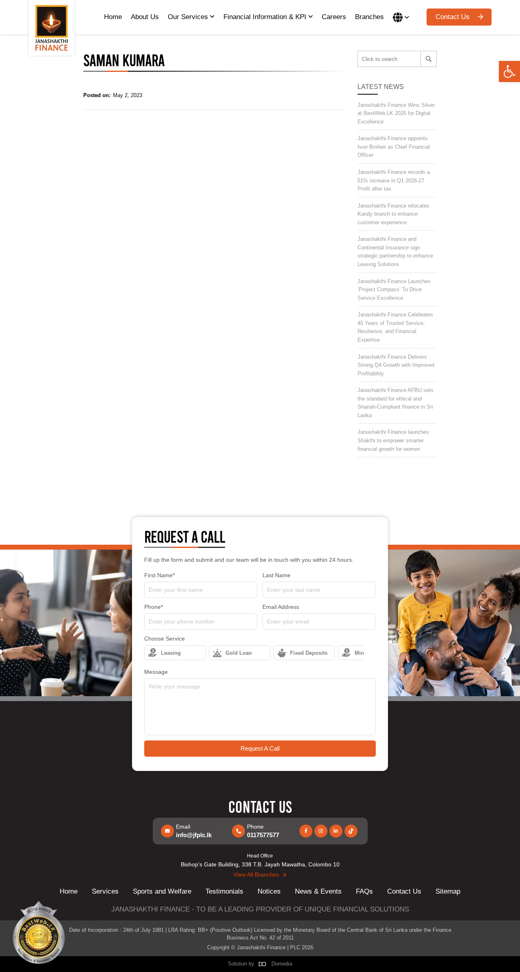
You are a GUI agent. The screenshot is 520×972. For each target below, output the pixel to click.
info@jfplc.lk (194, 834)
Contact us (453, 17)
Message (156, 672)
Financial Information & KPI (265, 17)
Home (113, 17)
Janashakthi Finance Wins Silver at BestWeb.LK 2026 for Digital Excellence (396, 113)
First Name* (159, 575)
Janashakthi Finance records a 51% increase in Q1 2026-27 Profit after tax (394, 180)
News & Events (318, 891)
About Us (145, 17)
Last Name (276, 575)
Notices (269, 891)
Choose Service (164, 638)
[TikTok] (351, 831)
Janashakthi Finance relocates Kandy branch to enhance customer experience (393, 214)
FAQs (364, 891)
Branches (369, 17)
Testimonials (224, 891)
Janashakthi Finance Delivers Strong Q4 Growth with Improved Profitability (396, 365)
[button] (509, 71)
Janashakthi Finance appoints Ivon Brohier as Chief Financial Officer (394, 146)
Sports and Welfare (162, 891)
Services (105, 891)
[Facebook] (305, 831)
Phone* (153, 607)
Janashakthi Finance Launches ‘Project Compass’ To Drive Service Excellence (394, 289)
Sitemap (448, 891)
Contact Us (404, 891)
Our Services (189, 17)
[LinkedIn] (335, 831)
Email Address (280, 607)
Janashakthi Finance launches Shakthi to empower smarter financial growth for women (393, 440)
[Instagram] (320, 831)
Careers (334, 17)
